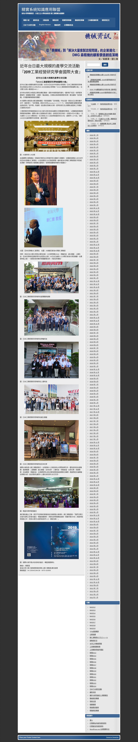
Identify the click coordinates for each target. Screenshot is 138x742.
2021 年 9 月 (94, 290)
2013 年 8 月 (94, 564)
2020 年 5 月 (94, 339)
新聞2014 (93, 656)
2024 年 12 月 (94, 172)
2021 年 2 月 (94, 312)
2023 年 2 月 (94, 239)
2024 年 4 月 (94, 196)
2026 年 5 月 (94, 141)
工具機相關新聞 (93, 20)
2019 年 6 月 (94, 351)
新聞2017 (93, 665)
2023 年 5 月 (94, 229)
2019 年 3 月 (94, 360)
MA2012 (92, 607)
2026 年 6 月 (94, 138)
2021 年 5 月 (94, 302)
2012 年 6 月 (94, 591)
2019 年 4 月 (94, 357)
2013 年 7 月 (94, 567)
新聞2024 (93, 686)
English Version (45, 24)
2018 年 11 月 (94, 372)
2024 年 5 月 (94, 193)
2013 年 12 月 (94, 552)
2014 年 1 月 (94, 549)
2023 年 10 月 (94, 214)
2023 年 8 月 (94, 220)
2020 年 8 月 (94, 330)
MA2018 (92, 625)
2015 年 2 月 (94, 509)
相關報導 (93, 704)
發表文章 (93, 701)
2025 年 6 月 (94, 156)
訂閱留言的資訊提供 (96, 726)
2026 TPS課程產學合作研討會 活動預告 (103, 89)
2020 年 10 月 (94, 324)
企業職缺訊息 (68, 25)
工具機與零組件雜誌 (96, 650)
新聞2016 (93, 662)
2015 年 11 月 (94, 482)
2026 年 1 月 (94, 153)
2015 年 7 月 (94, 494)
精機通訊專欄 (94, 710)
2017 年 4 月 (94, 430)
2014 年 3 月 (94, 543)
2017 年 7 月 (94, 421)
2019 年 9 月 (94, 342)
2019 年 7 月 (94, 348)
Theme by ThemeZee (112, 737)
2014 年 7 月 (94, 531)
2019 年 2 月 (94, 363)
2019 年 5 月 (94, 354)
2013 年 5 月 (94, 573)
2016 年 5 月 (94, 464)
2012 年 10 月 (94, 582)
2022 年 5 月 (94, 266)
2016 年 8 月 (94, 454)
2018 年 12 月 (94, 369)
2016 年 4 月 (94, 467)
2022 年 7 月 (94, 260)
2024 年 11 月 (94, 175)
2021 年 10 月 (94, 287)
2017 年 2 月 (94, 436)
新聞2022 (93, 680)
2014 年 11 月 (94, 518)
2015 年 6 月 (94, 497)
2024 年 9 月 (94, 181)
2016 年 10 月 (94, 448)
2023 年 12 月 (94, 208)
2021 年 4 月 (94, 305)
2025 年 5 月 (94, 159)
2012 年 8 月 (94, 585)
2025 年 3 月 (94, 162)
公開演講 (93, 634)
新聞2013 (93, 653)
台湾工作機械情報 (96, 644)
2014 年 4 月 (94, 540)
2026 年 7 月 (94, 135)
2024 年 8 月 (94, 184)
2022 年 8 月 (94, 257)
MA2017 (92, 622)
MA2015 (92, 616)
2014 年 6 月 (94, 534)
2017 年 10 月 (94, 412)
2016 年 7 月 (94, 457)
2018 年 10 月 (94, 375)
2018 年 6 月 (94, 388)
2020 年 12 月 (94, 318)
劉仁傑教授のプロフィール (99, 637)
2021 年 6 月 (94, 299)
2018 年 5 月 (94, 391)
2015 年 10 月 (94, 485)
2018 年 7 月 (94, 384)
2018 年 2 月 (94, 400)
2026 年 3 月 (94, 147)
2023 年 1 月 (94, 242)
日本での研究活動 (29, 25)
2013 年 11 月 (94, 555)
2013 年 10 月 (94, 558)
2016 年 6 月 (94, 461)
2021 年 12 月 (94, 281)
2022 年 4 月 (94, 269)
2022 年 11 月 (94, 248)
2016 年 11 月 (94, 445)
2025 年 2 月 (94, 165)
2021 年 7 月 (94, 296)
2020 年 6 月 (94, 336)
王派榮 (93, 104)
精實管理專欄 (66, 20)
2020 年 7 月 (94, 333)
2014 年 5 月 (94, 537)
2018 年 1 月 (94, 403)
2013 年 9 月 (94, 561)
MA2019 (92, 628)
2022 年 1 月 (94, 278)
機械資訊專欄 (79, 20)
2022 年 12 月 (94, 245)
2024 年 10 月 (94, 178)
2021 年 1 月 (94, 315)
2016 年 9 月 (94, 451)
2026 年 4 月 (94, 144)
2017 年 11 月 (94, 409)
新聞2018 (93, 668)
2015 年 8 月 (94, 491)
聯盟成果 (56, 20)
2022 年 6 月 (94, 263)
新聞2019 (93, 671)
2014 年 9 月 (94, 524)
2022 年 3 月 (94, 272)
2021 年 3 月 (94, 308)
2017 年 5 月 (94, 427)
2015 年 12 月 (94, 479)
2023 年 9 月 (94, 217)
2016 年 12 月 (94, 442)
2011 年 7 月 (94, 597)
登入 (91, 720)
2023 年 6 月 (94, 226)
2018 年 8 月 (94, 381)
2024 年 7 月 (94, 187)
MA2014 (92, 613)
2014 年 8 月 (94, 527)
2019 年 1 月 (94, 366)
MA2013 (92, 610)
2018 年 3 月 (94, 397)
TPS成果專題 (94, 631)
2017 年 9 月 (94, 415)
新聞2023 (93, 683)
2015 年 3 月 (94, 506)
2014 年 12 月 (94, 515)
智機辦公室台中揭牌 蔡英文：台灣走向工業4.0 (102, 115)
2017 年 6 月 (94, 424)
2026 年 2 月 (94, 150)
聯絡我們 (57, 25)
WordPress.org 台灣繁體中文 (99, 729)
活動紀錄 (46, 20)
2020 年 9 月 (94, 327)
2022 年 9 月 (94, 254)
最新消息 (93, 692)
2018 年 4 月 (94, 394)
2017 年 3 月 (94, 433)
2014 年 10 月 (94, 521)
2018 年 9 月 (94, 378)
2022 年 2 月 (94, 275)
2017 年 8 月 (94, 418)
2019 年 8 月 (94, 345)
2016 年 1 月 (94, 476)
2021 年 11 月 (94, 284)
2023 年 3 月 (94, 235)
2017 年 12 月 (94, 406)
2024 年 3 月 (94, 199)
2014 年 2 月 (94, 546)
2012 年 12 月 (94, 579)
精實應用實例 (94, 707)
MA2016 (92, 619)
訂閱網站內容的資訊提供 (98, 723)
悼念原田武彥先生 (106, 104)
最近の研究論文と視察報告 (99, 695)
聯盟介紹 (26, 20)
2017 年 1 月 (94, 439)
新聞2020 (93, 674)
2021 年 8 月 (94, 293)
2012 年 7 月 (94, 588)
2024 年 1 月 (94, 205)
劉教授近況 (105, 20)
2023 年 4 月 (94, 232)
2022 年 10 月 (94, 251)
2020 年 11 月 (94, 321)
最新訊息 (36, 20)
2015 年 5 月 (94, 500)
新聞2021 (93, 677)
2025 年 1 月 (94, 169)
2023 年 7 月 (94, 223)
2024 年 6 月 (94, 190)
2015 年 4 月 (94, 503)
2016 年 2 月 (94, 473)
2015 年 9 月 (94, 488)
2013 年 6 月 (94, 570)
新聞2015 (93, 659)
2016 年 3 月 (94, 470)
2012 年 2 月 (94, 594)
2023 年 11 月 (94, 211)
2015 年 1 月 (94, 512)
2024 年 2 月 (94, 202)
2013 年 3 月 (94, 576)
